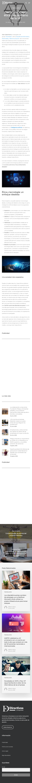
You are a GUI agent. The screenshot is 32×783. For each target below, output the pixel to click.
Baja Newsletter (6, 755)
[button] (29, 3)
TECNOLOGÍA (16, 8)
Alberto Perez (11, 22)
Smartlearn (9, 36)
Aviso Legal (5, 751)
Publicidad (5, 742)
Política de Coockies (7, 746)
